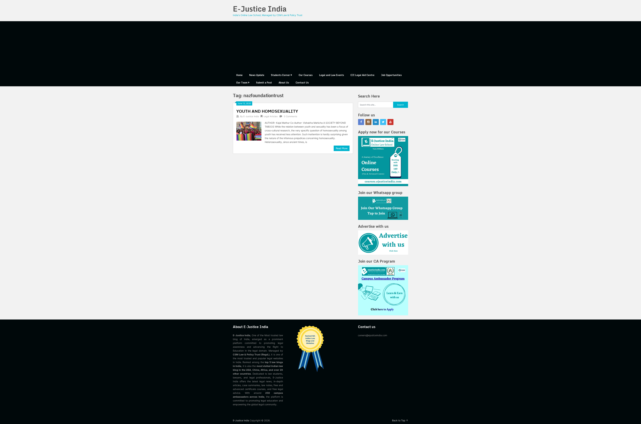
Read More (342, 148)
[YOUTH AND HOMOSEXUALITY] (248, 131)
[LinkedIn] (376, 122)
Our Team (241, 82)
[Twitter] (383, 122)
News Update (256, 75)
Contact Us (302, 82)
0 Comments (290, 116)
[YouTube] (390, 122)
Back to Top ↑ (400, 420)
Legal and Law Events (331, 75)
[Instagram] (368, 122)
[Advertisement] (320, 46)
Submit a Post (264, 82)
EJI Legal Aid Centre (362, 75)
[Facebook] (361, 122)
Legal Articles (271, 116)
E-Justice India (260, 9)
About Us (284, 82)
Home (239, 75)
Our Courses (305, 75)
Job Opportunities (391, 75)
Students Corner (280, 75)
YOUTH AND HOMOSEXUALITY (267, 111)
